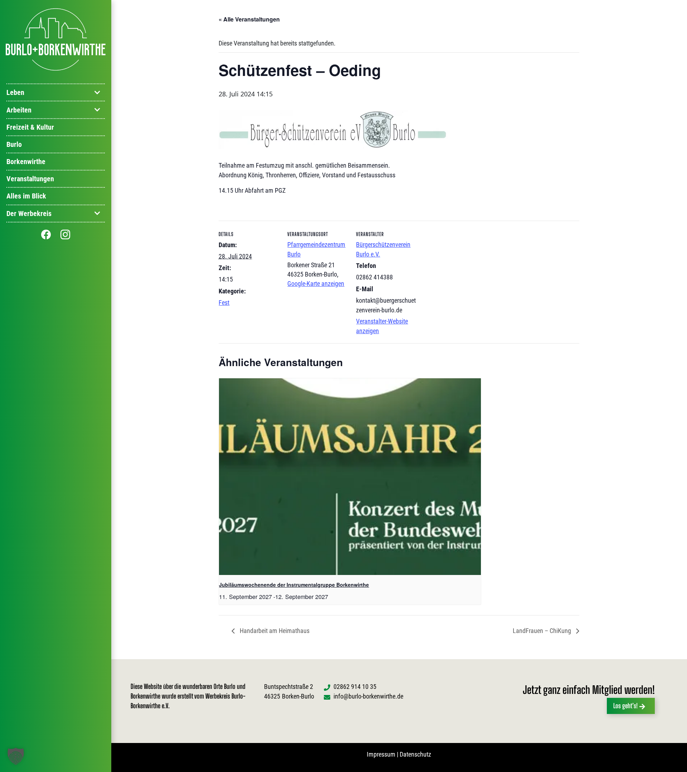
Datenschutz (415, 754)
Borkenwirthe (25, 161)
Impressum (381, 754)
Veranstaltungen (30, 178)
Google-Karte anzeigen (315, 283)
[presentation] (350, 476)
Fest (224, 302)
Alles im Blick (26, 196)
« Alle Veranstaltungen (249, 19)
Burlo (14, 144)
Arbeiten (18, 110)
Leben (15, 92)
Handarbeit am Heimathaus (274, 630)
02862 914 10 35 (354, 686)
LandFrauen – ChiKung (542, 630)
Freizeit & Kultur (30, 127)
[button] (15, 756)
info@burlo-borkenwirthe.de (368, 696)
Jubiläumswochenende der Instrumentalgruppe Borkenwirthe (294, 584)
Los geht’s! (625, 706)
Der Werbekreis (29, 213)
